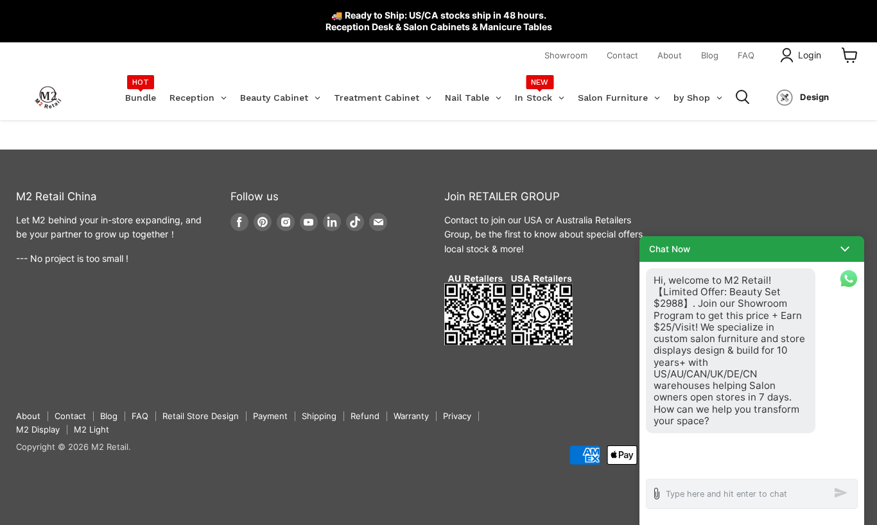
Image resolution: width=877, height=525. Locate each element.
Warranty (411, 416)
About (669, 55)
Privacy (457, 416)
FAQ (746, 55)
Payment (270, 416)
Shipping (319, 416)
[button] (751, 249)
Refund (365, 416)
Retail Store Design (200, 416)
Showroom (565, 55)
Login (809, 54)
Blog (709, 55)
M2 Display (38, 429)
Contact (622, 55)
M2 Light (91, 429)
